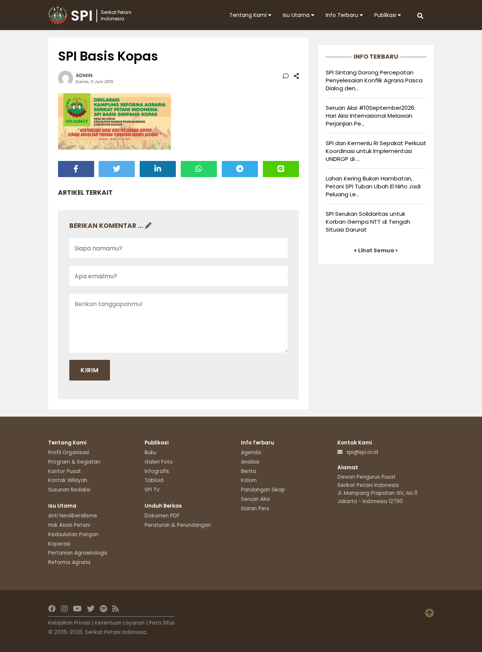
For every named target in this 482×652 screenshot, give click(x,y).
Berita (248, 471)
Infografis (157, 471)
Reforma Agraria (69, 562)
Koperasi (59, 543)
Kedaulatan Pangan (73, 534)
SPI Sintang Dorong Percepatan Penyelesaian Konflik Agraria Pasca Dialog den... (374, 80)
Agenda (251, 452)
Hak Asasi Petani (69, 525)
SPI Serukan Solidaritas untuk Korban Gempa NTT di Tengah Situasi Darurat (368, 222)
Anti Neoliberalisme (72, 515)
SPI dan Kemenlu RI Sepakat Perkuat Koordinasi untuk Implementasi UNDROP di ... (376, 151)
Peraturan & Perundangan (178, 525)
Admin (84, 75)
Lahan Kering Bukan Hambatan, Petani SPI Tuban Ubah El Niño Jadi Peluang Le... (373, 186)
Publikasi (386, 15)
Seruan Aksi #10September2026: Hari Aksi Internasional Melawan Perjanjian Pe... (370, 115)
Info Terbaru (343, 15)
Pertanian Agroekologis (77, 552)
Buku (150, 452)
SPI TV (152, 489)
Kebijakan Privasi (69, 622)
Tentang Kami (248, 15)
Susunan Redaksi (69, 489)
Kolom (249, 480)
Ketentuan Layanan (120, 622)
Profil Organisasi (68, 452)
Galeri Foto (159, 461)
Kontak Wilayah (67, 480)
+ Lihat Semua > (376, 250)
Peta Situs (162, 622)
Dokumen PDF (162, 515)
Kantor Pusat (64, 471)
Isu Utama (297, 15)
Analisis (250, 461)
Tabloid (154, 480)
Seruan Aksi (255, 499)
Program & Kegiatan (74, 461)
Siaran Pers (255, 508)
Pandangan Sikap (263, 489)
